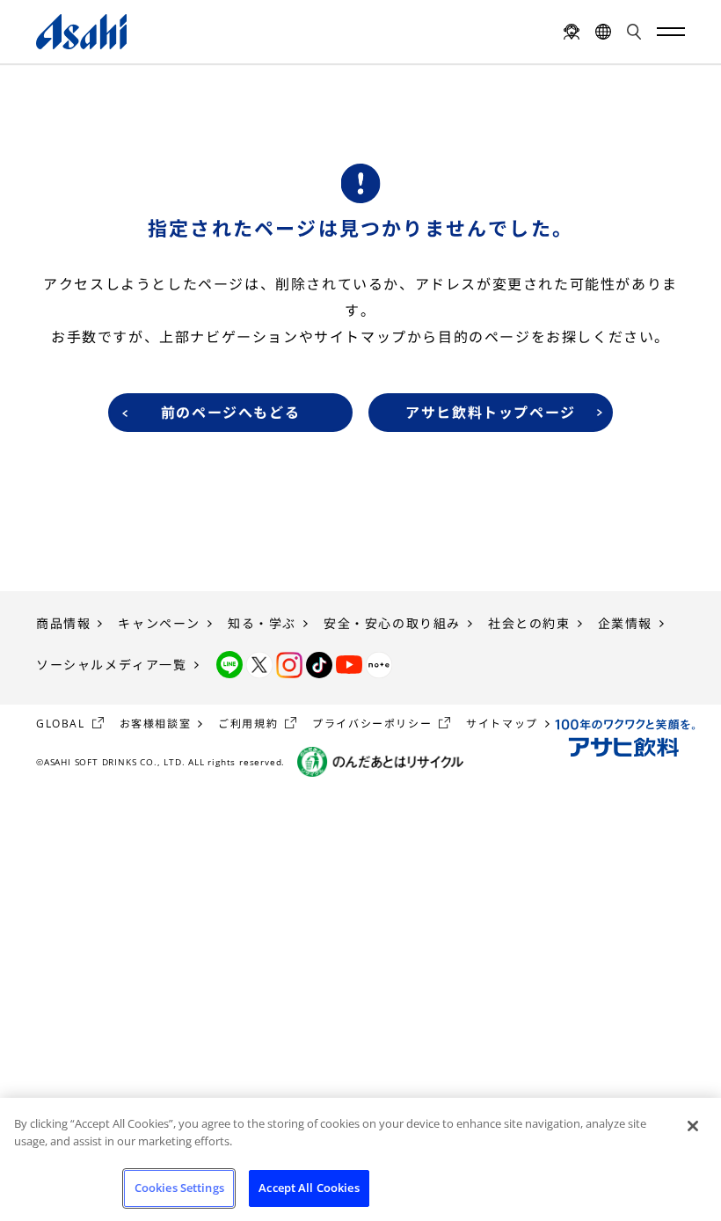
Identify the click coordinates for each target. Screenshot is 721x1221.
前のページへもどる (230, 412)
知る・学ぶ (262, 623)
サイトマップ (502, 723)
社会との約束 (529, 623)
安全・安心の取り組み (392, 623)
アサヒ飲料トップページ (490, 412)
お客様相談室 (156, 723)
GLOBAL (60, 723)
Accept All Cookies (309, 1187)
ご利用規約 (248, 723)
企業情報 (625, 623)
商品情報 (63, 623)
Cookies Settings (179, 1187)
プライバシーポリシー (372, 723)
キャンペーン (159, 623)
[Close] (693, 1126)
